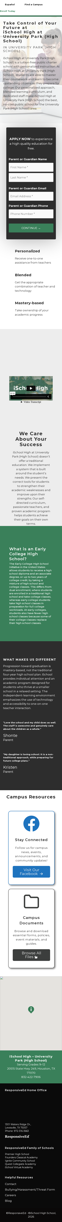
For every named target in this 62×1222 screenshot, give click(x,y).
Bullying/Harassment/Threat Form (30, 1189)
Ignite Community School (20, 1160)
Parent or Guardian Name (28, 159)
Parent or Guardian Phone (28, 205)
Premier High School (17, 1154)
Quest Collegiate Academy (20, 1164)
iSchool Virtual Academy (19, 1167)
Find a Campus (34, 4)
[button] (31, 1010)
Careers (10, 1195)
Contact (10, 1184)
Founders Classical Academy (21, 1157)
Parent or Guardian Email (27, 188)
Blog (8, 1200)
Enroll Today (7, 11)
